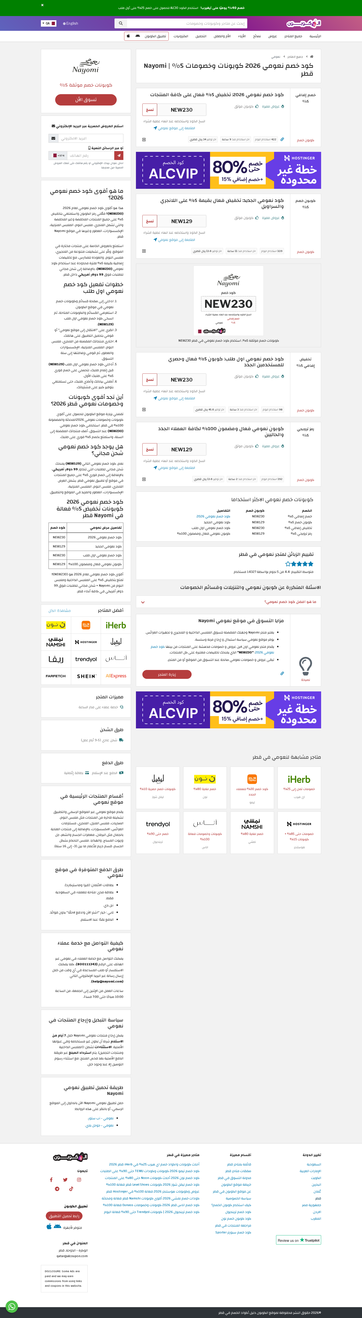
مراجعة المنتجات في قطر (233, 1226)
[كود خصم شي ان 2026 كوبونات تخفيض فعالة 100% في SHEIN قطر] (86, 676)
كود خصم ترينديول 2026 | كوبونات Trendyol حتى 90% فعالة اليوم (151, 1212)
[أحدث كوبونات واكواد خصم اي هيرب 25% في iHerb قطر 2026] (299, 779)
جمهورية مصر (311, 1205)
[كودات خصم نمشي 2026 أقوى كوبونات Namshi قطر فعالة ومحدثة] (252, 824)
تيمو (252, 802)
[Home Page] (303, 23)
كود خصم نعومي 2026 (213, 516)
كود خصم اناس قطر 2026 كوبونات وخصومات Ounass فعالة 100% (151, 1205)
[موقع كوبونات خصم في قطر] (311, 56)
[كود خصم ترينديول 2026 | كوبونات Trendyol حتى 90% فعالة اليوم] (158, 824)
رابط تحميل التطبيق (64, 1216)
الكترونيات (181, 36)
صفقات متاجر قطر (238, 1171)
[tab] (228, 602)
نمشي (252, 841)
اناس (205, 847)
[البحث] (121, 23)
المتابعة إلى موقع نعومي (176, 128)
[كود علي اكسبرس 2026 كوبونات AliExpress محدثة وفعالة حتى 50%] (116, 676)
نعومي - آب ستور (101, 1118)
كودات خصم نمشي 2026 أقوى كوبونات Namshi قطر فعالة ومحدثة (150, 1198)
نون (205, 797)
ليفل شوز (158, 797)
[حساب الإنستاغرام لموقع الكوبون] (79, 1179)
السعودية (314, 1164)
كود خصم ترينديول (238, 1212)
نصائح (257, 36)
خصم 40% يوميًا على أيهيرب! (222, 7)
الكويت (316, 1178)
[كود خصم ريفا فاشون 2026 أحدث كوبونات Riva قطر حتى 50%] (56, 659)
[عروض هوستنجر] (228, 170)
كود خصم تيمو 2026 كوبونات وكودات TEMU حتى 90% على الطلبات (149, 1171)
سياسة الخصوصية (238, 1198)
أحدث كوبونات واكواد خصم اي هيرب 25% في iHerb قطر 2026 (154, 1164)
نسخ (150, 109)
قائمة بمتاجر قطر (239, 1164)
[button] (42, 5)
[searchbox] (187, 23)
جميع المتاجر (293, 36)
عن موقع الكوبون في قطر (232, 1192)
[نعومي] (86, 66)
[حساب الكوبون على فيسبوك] (51, 1179)
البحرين (316, 1185)
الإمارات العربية (310, 1171)
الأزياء (242, 36)
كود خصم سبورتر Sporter (233, 1232)
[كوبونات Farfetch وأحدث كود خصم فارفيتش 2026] (56, 676)
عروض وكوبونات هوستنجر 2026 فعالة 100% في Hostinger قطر (152, 1192)
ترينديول (158, 841)
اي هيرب (299, 797)
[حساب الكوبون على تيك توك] (71, 1188)
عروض (272, 36)
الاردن (317, 1212)
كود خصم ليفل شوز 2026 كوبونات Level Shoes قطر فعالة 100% (152, 1185)
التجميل (201, 36)
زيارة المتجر (167, 674)
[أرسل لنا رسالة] (12, 1306)
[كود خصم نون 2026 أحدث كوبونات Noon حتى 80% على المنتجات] (205, 779)
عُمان (317, 1192)
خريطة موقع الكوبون (236, 1185)
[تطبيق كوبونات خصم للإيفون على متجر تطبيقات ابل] (128, 36)
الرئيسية (315, 36)
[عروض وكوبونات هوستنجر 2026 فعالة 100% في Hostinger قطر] (299, 824)
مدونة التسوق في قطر (234, 1178)
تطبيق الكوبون (155, 36)
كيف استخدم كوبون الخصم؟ (231, 1205)
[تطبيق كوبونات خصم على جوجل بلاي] (137, 36)
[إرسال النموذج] (118, 155)
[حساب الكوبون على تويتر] (65, 1179)
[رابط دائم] (282, 139)
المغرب (316, 1219)
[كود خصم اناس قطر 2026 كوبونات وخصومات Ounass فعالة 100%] (205, 824)
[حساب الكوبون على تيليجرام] (57, 1188)
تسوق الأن (86, 99)
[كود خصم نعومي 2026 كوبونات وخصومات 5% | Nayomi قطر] (228, 300)
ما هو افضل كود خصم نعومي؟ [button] (290, 601)
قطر (318, 1198)
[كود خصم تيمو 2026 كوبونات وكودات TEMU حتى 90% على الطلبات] (252, 779)
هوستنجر (299, 847)
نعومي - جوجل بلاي (100, 1125)
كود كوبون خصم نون (236, 1219)
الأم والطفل (222, 36)
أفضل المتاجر (110, 610)
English (72, 23)
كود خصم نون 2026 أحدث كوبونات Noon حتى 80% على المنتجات (152, 1178)
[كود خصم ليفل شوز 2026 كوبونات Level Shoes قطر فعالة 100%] (158, 779)
